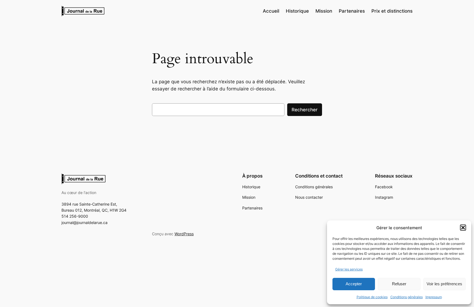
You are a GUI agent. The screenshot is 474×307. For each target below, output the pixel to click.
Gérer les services (349, 269)
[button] (463, 227)
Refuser (399, 283)
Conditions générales (406, 297)
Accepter (354, 283)
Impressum (433, 297)
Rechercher (305, 109)
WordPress (184, 233)
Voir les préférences (444, 283)
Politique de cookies (372, 297)
